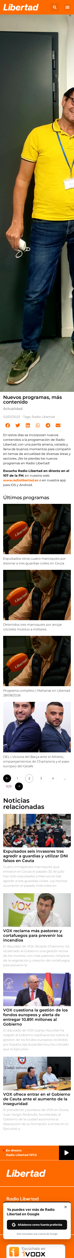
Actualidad (12, 409)
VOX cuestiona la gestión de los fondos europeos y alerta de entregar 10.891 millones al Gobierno (35, 1017)
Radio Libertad (43, 417)
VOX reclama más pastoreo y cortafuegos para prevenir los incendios (33, 935)
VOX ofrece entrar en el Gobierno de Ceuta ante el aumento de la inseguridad (36, 1099)
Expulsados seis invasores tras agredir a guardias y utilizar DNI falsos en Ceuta (35, 856)
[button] (55, 7)
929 (9, 786)
